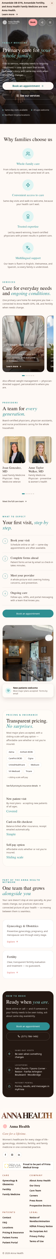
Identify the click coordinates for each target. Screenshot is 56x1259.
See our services (30, 95)
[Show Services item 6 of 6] (33, 375)
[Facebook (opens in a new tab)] (5, 1155)
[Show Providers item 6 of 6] (33, 493)
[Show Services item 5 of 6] (31, 375)
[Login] (42, 22)
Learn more (8, 14)
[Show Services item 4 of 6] (29, 375)
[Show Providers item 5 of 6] (31, 493)
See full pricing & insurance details (22, 785)
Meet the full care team (13, 501)
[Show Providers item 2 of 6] (26, 493)
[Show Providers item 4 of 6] (29, 493)
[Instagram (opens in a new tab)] (12, 1155)
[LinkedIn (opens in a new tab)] (19, 1155)
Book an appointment (26, 86)
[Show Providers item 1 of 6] (23, 493)
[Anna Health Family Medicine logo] (15, 22)
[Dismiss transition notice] (52, 3)
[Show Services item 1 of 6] (23, 375)
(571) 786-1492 (29, 1036)
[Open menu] (50, 22)
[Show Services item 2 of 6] (26, 375)
